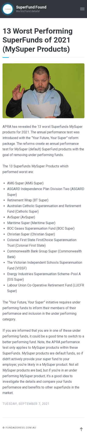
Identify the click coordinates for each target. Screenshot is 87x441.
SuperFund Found (31, 7)
